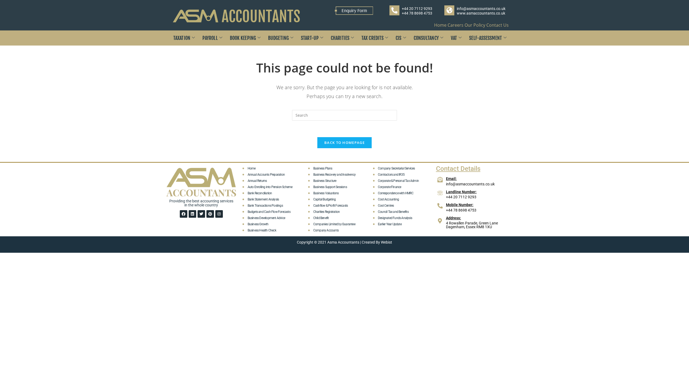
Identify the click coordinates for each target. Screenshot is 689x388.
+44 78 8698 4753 (417, 13)
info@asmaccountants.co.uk (481, 8)
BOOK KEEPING (243, 38)
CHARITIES (340, 38)
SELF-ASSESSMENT (485, 38)
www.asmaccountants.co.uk (481, 13)
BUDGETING (278, 38)
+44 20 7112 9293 (417, 8)
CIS (398, 38)
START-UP (310, 38)
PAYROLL (210, 38)
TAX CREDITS (372, 38)
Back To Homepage (344, 142)
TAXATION (181, 38)
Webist (386, 242)
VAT (454, 38)
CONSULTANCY (426, 38)
